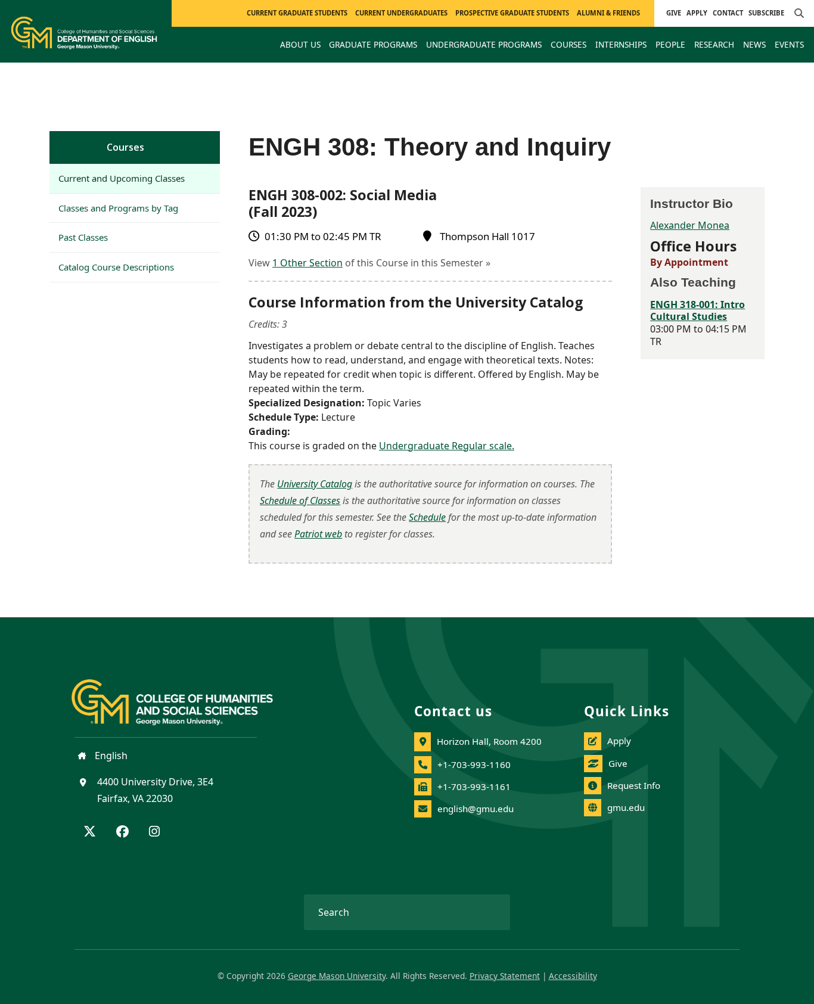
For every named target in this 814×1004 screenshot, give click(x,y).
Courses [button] (568, 44)
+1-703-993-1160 (474, 764)
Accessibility (573, 975)
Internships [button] (621, 44)
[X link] (89, 832)
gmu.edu (626, 807)
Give (673, 12)
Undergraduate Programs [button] (484, 44)
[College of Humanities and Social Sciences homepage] (184, 695)
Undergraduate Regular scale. (446, 445)
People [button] (670, 44)
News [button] (754, 44)
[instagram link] (154, 832)
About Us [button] (300, 44)
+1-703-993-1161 (474, 786)
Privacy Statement (505, 975)
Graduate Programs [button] (373, 44)
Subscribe (766, 12)
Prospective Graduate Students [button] (512, 12)
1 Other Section (307, 262)
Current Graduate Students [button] (297, 12)
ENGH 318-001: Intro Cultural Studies (697, 311)
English (110, 755)
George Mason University (337, 975)
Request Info (633, 785)
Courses (125, 147)
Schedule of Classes (300, 500)
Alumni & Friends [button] (608, 12)
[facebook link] (122, 832)
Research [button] (714, 44)
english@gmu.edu (475, 809)
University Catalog (314, 483)
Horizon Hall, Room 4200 (489, 741)
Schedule (427, 517)
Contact (728, 12)
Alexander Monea (689, 225)
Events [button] (789, 44)
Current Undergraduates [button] (401, 12)
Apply (696, 12)
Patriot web (318, 533)
